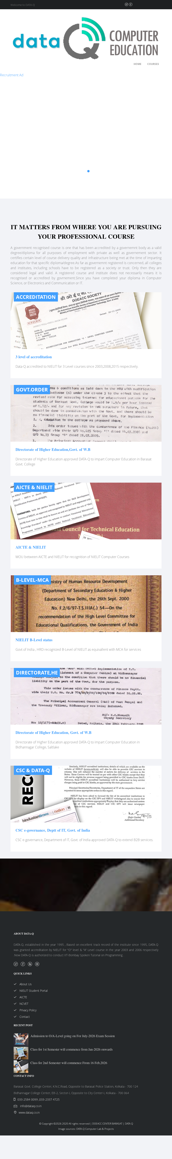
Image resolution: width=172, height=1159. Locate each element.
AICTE (23, 997)
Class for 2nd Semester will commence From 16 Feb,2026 (68, 1062)
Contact (24, 1017)
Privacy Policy (27, 1010)
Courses (153, 64)
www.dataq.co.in (29, 1112)
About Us (25, 984)
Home (137, 64)
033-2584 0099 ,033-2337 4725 (38, 1099)
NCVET (23, 1004)
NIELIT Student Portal (33, 991)
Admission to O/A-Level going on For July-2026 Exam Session (72, 1036)
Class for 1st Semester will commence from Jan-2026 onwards (71, 1049)
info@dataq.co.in (30, 1106)
